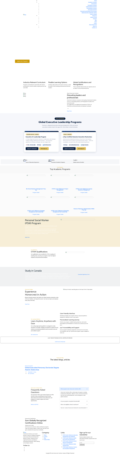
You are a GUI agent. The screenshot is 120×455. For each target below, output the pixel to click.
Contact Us (94, 28)
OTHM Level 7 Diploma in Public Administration (69, 444)
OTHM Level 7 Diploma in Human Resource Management (84, 189)
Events (95, 23)
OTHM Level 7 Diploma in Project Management (60, 189)
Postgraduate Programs (92, 8)
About (45, 435)
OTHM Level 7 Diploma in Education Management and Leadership (60, 211)
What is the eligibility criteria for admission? (70, 404)
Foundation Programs (92, 5)
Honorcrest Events (29, 366)
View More (27, 304)
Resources (94, 16)
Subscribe (82, 445)
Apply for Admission (32, 148)
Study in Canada (93, 14)
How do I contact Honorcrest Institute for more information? (73, 408)
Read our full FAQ (34, 404)
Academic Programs (92, 2)
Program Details (36, 192)
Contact (45, 436)
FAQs (95, 22)
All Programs (94, 4)
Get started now (34, 334)
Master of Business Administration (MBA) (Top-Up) (84, 209)
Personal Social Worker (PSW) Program (88, 11)
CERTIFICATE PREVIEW (60, 342)
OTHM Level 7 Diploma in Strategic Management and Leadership (36, 211)
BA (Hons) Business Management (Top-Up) (36, 189)
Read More (69, 111)
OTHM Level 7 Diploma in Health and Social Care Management (69, 438)
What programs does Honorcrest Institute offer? (71, 389)
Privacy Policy (47, 439)
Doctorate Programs (92, 10)
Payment (95, 19)
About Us (95, 26)
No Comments (31, 373)
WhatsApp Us (44, 148)
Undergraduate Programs (91, 7)
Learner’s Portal (93, 17)
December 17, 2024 (32, 372)
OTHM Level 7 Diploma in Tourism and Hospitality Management (70, 447)
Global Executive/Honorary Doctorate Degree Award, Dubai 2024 (42, 368)
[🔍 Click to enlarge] (41, 131)
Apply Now (27, 237)
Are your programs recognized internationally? (70, 401)
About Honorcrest (93, 25)
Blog (96, 20)
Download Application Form (84, 274)
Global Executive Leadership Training (89, 13)
